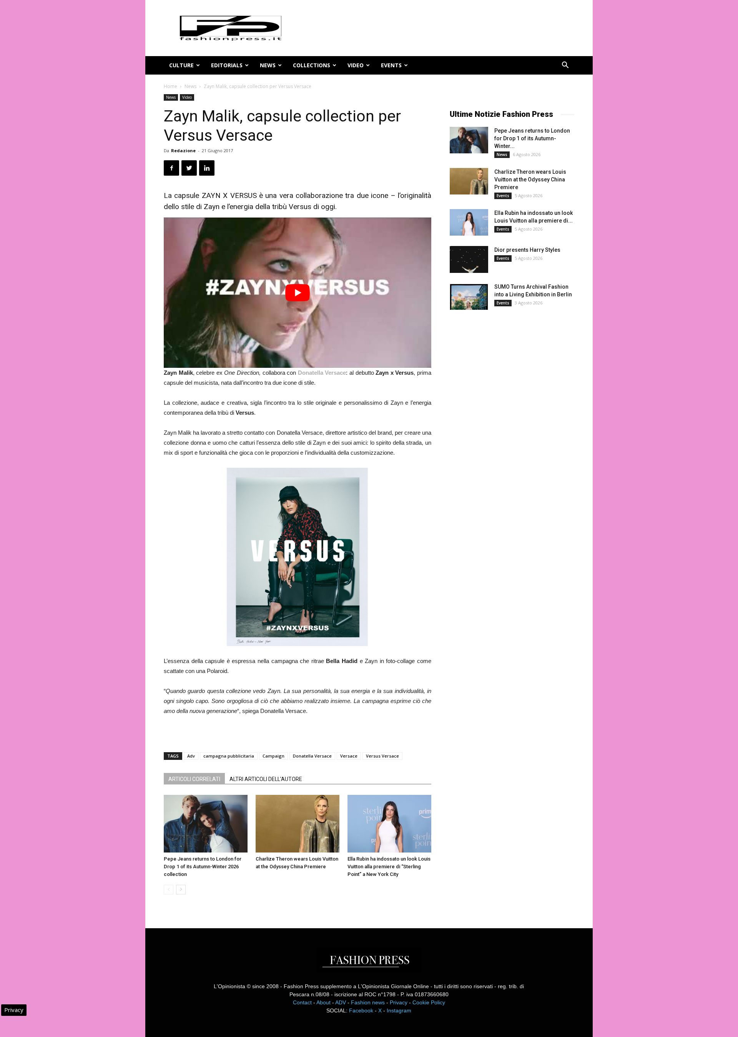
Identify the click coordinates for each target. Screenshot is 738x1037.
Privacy (398, 1002)
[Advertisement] (507, 443)
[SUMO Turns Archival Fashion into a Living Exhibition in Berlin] (469, 296)
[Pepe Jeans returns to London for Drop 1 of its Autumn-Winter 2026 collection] (206, 824)
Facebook (361, 1010)
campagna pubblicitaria (228, 756)
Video (355, 65)
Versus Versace (382, 756)
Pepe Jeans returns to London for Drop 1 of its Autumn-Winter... (532, 138)
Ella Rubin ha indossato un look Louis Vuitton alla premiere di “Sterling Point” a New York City (388, 866)
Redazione (183, 150)
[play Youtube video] (297, 293)
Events (391, 65)
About (323, 1002)
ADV (340, 1002)
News (268, 65)
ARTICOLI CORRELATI (194, 779)
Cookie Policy (428, 1002)
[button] (565, 66)
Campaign (273, 756)
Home (170, 86)
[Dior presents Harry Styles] (469, 259)
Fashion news (368, 1002)
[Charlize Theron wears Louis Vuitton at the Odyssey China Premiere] (297, 824)
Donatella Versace (312, 756)
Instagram (399, 1010)
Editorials (227, 65)
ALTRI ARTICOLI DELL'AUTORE (265, 779)
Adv (191, 756)
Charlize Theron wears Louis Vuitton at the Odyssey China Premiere (530, 179)
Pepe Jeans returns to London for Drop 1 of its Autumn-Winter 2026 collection (202, 866)
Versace (348, 756)
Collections (311, 65)
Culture (181, 65)
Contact (302, 1002)
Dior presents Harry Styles (527, 250)
